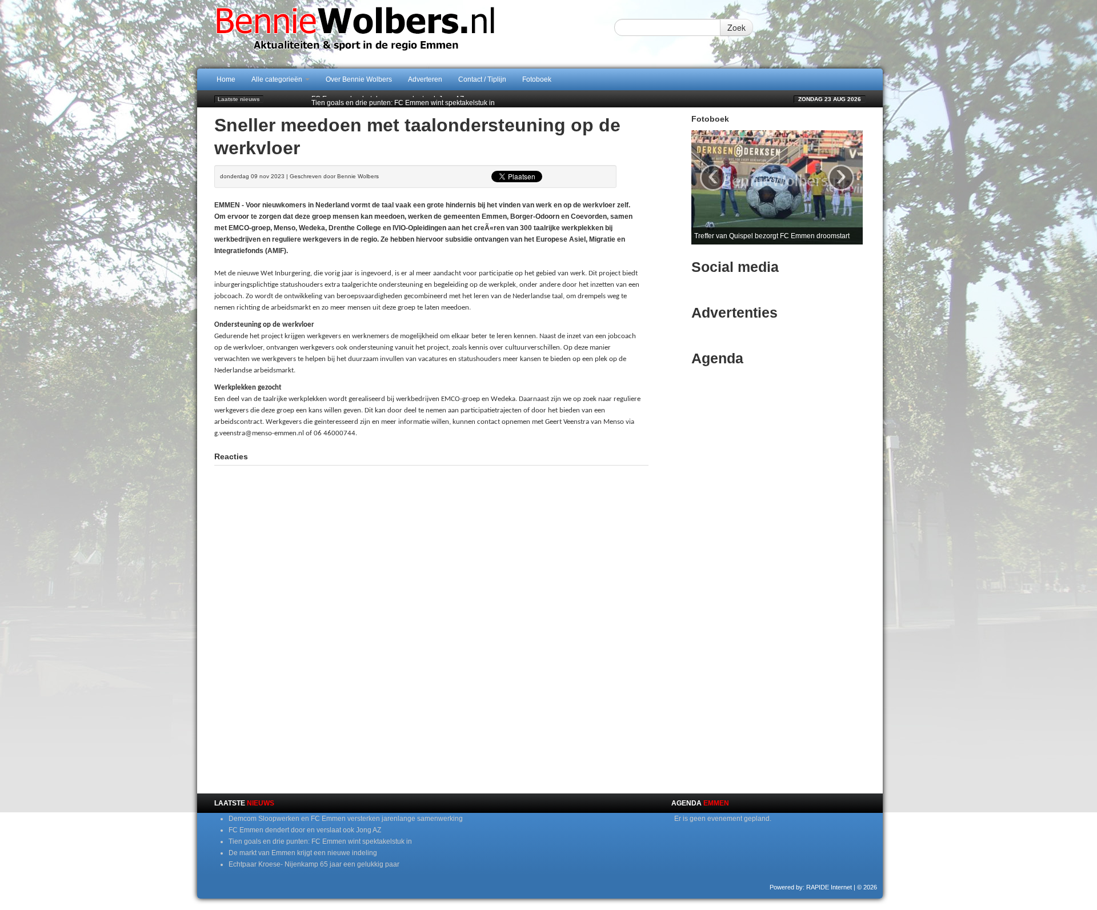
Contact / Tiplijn (482, 79)
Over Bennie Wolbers (359, 79)
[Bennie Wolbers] (391, 34)
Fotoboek (536, 79)
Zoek (736, 27)
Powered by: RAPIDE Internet (811, 887)
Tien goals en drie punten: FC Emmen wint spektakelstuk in (403, 99)
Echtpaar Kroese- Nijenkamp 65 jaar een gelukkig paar (314, 864)
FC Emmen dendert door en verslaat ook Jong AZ (305, 830)
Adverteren (425, 79)
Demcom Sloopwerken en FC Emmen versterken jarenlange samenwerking (346, 819)
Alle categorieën (277, 79)
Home (226, 79)
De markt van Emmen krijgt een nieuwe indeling (303, 853)
